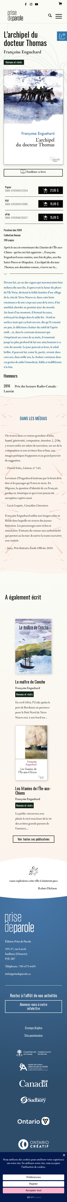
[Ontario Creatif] (33, 1144)
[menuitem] (60, 4)
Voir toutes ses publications (34, 839)
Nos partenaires (33, 1035)
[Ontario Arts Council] (33, 1067)
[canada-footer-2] (33, 1083)
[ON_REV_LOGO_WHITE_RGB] (33, 1121)
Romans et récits (14, 62)
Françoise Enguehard (22, 52)
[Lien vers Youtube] (36, 4)
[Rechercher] (48, 15)
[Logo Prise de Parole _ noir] (28, 15)
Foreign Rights (33, 1028)
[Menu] (57, 15)
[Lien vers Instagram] (31, 4)
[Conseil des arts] (33, 1053)
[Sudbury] (33, 1100)
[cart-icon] (60, 4)
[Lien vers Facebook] (25, 4)
